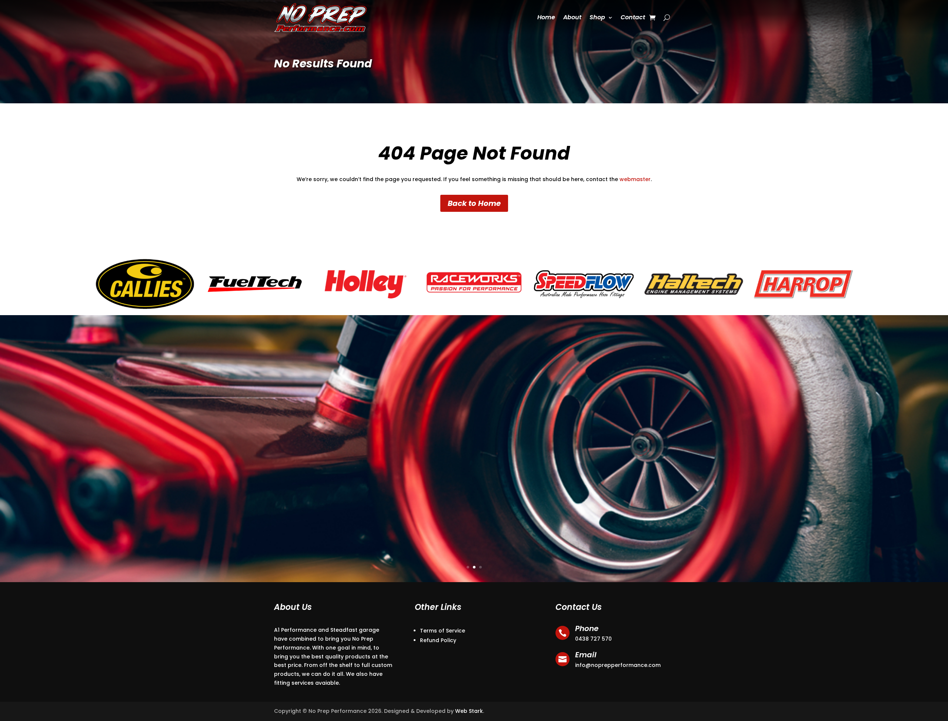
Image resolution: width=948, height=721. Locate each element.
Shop (597, 17)
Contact (633, 17)
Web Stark (469, 711)
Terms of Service (442, 630)
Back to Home (474, 203)
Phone (586, 628)
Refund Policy (438, 640)
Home (546, 17)
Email (586, 655)
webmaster (635, 179)
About (572, 17)
